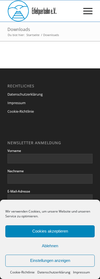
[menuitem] (85, 11)
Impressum (81, 272)
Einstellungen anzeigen (50, 260)
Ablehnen (50, 245)
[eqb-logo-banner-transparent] (41, 11)
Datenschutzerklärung (53, 272)
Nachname (15, 171)
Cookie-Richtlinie (22, 272)
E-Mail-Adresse (18, 191)
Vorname (14, 150)
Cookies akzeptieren (50, 231)
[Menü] (85, 11)
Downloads (18, 29)
